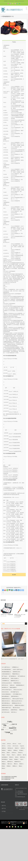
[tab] (14, 42)
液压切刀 (22, 757)
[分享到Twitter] (14, 590)
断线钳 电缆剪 (13, 687)
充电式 (17, 748)
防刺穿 (21, 763)
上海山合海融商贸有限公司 (12, 821)
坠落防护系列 (5, 678)
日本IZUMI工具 (5, 691)
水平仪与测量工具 (17, 694)
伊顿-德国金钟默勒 (6, 671)
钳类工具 (14, 712)
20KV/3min (15, 745)
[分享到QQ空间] (12, 590)
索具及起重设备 (5, 696)
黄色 (3, 768)
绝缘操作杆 (17, 761)
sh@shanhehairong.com (19, 1)
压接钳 (15, 750)
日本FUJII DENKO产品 (7, 689)
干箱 (3, 754)
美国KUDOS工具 (6, 700)
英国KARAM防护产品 (6, 707)
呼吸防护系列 (15, 673)
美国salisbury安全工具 (17, 700)
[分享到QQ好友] (10, 590)
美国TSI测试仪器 (6, 703)
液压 (16, 757)
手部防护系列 (17, 682)
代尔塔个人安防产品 (17, 669)
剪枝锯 (4, 750)
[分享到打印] (21, 590)
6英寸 (14, 743)
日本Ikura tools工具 (17, 689)
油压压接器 (5, 757)
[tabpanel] (14, 308)
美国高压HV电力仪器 (19, 705)
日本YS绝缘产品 (15, 691)
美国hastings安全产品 (17, 698)
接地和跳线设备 (20, 685)
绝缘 (3, 761)
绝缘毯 (4, 763)
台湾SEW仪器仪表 (6, 673)
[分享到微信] (7, 590)
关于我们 (4, 811)
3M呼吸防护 (15, 667)
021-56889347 (20, 792)
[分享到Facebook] (16, 590)
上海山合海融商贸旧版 (5, 779)
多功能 (21, 750)
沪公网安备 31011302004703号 (16, 823)
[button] (2, 611)
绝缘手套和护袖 (15, 696)
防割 (3, 766)
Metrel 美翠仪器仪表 (6, 669)
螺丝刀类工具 (16, 707)
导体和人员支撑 (15, 678)
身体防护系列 (14, 709)
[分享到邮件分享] (23, 590)
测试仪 (11, 757)
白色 (21, 759)
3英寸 (9, 743)
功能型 (10, 750)
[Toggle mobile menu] (26, 8)
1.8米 (3, 743)
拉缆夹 (12, 685)
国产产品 (4, 676)
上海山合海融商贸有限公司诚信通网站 (9, 776)
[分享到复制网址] (3, 593)
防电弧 (9, 766)
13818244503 (20, 791)
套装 (8, 752)
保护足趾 (10, 748)
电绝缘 (16, 759)
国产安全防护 (21, 676)
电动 (10, 759)
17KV (9, 745)
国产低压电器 (12, 676)
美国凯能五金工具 (16, 703)
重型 (16, 763)
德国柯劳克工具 (15, 680)
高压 (20, 766)
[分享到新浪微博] (5, 590)
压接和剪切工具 (16, 671)
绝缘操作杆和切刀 (6, 698)
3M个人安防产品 (6, 667)
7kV (19, 743)
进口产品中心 (5, 712)
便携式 (4, 748)
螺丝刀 (10, 763)
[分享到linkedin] (19, 590)
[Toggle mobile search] (26, 9)
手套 (13, 754)
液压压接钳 (5, 759)
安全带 (14, 752)
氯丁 (24, 754)
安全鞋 (20, 752)
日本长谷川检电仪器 (6, 694)
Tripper (22, 745)
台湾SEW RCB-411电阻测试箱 (7, 614)
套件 (3, 752)
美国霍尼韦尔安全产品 (7, 705)
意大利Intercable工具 (7, 682)
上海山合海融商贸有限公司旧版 (7, 778)
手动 (8, 754)
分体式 (23, 748)
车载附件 (21, 709)
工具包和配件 (5, 680)
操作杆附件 (5, 687)
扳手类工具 (5, 685)
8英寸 (3, 745)
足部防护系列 (5, 709)
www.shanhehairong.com (20, 796)
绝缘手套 (10, 761)
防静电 (15, 766)
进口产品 (4, 805)
